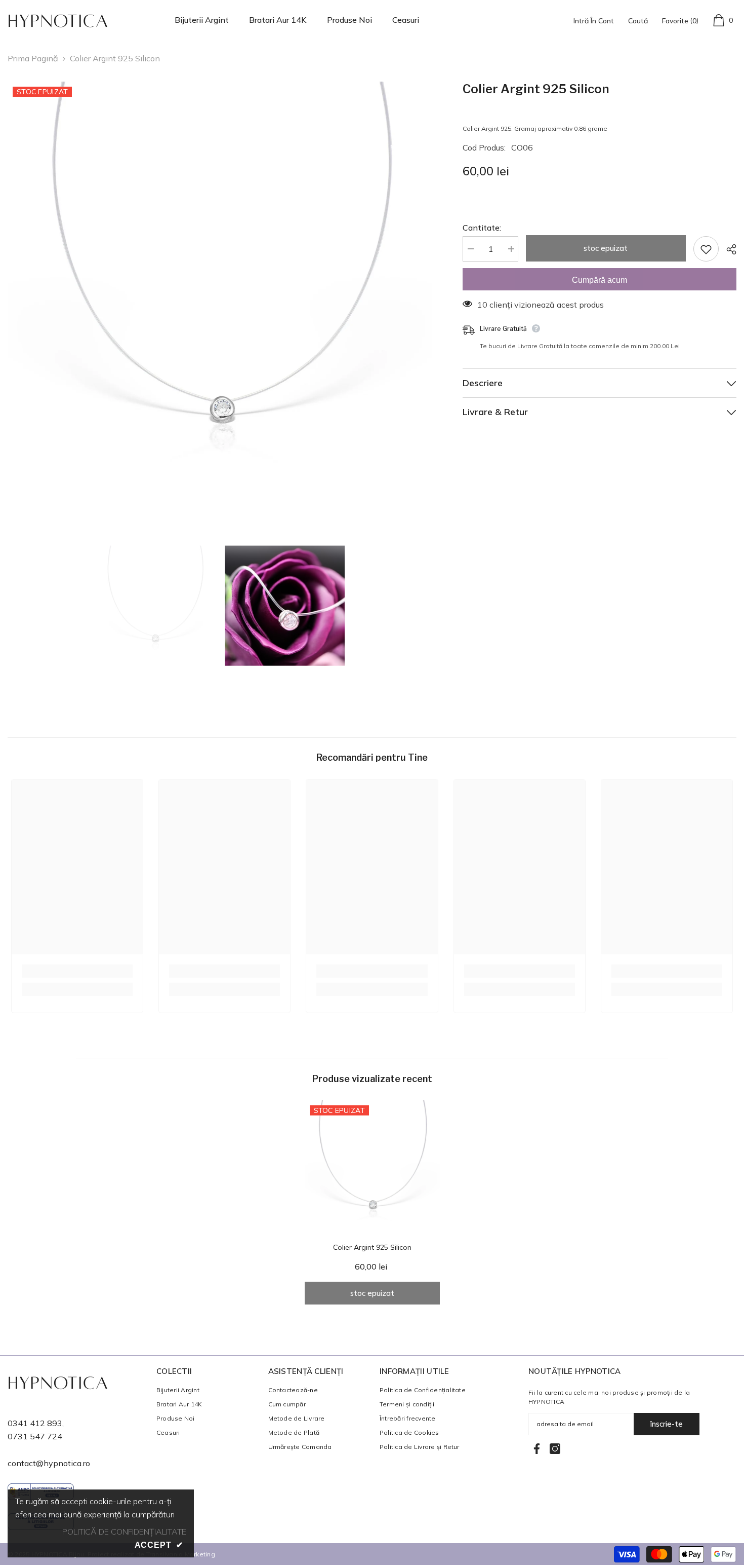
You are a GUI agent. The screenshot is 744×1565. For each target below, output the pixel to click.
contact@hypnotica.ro (49, 1463)
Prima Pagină (33, 58)
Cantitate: (482, 227)
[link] (77, 971)
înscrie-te (666, 1424)
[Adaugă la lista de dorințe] (706, 249)
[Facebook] (536, 1448)
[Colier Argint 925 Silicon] (372, 1168)
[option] (220, 294)
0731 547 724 (35, 1436)
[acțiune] (727, 249)
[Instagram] (555, 1448)
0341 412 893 (35, 1423)
